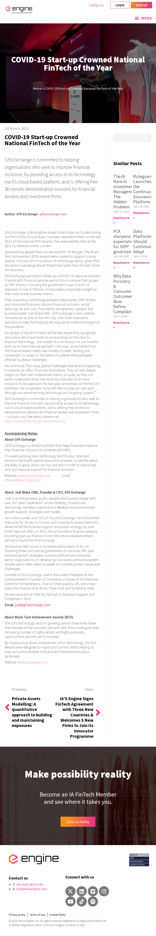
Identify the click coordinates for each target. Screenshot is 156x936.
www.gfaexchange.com (34, 475)
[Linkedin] (82, 891)
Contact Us (96, 5)
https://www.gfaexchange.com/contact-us (35, 421)
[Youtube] (70, 901)
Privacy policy (17, 914)
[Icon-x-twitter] (70, 891)
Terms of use (37, 914)
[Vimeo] (93, 891)
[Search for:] (132, 138)
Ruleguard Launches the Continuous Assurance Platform (144, 189)
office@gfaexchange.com (23, 480)
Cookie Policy (57, 914)
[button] (143, 18)
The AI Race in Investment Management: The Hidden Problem (126, 191)
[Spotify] (93, 901)
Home (37, 88)
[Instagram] (104, 891)
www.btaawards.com (32, 662)
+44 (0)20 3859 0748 (29, 884)
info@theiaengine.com (31, 889)
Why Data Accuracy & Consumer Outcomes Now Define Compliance (124, 293)
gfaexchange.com (53, 214)
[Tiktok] (82, 901)
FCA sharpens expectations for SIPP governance (125, 241)
